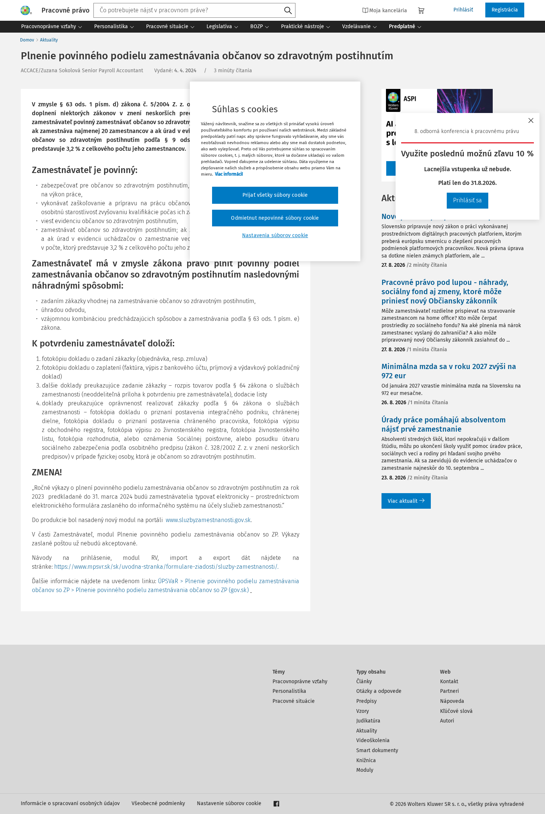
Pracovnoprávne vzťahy (299, 681)
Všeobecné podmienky (158, 803)
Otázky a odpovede (379, 691)
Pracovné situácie (293, 701)
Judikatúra (368, 721)
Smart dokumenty (377, 750)
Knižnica (366, 760)
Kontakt (449, 681)
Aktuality (49, 40)
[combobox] (194, 10)
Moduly (364, 770)
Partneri (449, 691)
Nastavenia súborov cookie (275, 235)
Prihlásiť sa (467, 200)
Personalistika (289, 691)
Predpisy (366, 701)
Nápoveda (452, 701)
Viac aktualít (402, 501)
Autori (447, 721)
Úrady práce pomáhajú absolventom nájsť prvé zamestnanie (444, 424)
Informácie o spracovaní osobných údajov (70, 803)
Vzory (362, 711)
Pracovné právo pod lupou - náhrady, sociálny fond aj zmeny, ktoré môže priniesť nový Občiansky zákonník (445, 291)
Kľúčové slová (456, 711)
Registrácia (505, 10)
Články (364, 681)
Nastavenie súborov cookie (229, 803)
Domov (27, 40)
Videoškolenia (373, 740)
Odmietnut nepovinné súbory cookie (275, 218)
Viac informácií (229, 174)
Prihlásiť (463, 10)
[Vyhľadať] (288, 10)
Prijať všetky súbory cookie (275, 195)
